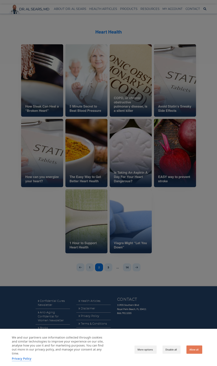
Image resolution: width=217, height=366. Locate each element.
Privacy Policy (21, 359)
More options (145, 349)
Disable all (171, 349)
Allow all (194, 349)
